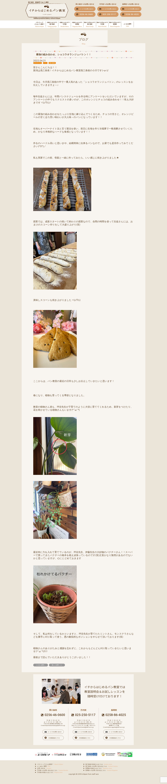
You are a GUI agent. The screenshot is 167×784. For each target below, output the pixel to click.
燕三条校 (52, 63)
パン (45, 63)
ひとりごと (37, 63)
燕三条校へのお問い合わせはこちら (101, 766)
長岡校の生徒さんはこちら (98, 768)
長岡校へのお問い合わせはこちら (101, 770)
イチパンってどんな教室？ (50, 764)
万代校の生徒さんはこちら (49, 772)
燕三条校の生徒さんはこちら (98, 764)
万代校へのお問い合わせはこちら (52, 770)
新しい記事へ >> (57, 665)
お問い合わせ (44, 768)
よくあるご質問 (43, 766)
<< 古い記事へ (40, 665)
